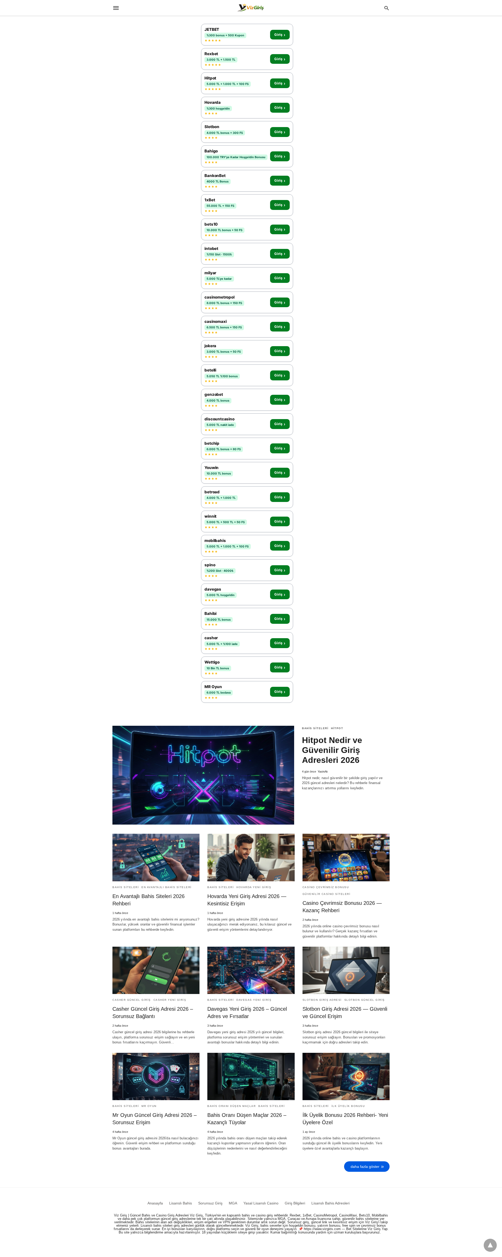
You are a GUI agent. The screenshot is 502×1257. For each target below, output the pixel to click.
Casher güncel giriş (131, 999)
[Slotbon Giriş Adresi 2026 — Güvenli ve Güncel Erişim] (346, 970)
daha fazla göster (365, 1166)
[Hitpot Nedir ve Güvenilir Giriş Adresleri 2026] (203, 775)
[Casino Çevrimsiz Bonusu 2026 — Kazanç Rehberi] (346, 857)
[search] (387, 8)
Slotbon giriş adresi (322, 999)
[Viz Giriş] (250, 8)
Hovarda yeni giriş (253, 887)
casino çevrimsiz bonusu (326, 887)
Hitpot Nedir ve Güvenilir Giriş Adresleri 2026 (332, 750)
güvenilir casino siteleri (327, 894)
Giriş (279, 34)
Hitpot (337, 728)
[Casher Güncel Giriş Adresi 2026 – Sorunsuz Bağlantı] (155, 970)
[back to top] (490, 1245)
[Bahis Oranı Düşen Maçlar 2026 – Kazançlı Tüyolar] (250, 1076)
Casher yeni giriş (169, 999)
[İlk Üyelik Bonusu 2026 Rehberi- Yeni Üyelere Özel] (346, 1076)
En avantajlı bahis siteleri (166, 887)
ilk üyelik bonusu (348, 1106)
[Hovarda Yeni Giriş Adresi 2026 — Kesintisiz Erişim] (250, 857)
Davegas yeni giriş (253, 999)
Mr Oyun (149, 1106)
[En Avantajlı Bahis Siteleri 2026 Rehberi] (155, 857)
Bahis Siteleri (315, 728)
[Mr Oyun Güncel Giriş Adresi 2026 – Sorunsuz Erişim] (155, 1076)
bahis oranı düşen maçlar (231, 1106)
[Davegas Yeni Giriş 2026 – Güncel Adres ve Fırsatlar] (250, 970)
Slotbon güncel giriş (364, 999)
